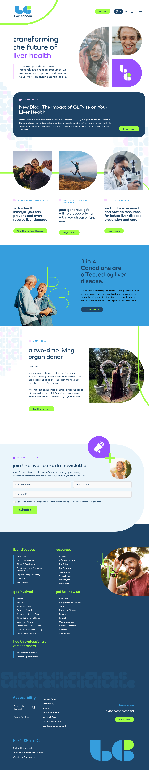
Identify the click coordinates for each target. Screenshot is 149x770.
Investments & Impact (27, 652)
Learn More (114, 230)
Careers (63, 629)
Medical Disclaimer (52, 721)
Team (61, 606)
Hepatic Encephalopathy (28, 574)
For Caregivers (66, 568)
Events (20, 598)
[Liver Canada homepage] (23, 11)
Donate (102, 11)
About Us (63, 598)
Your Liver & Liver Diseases (30, 230)
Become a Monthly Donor (29, 614)
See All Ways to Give (26, 633)
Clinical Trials (65, 575)
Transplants (64, 571)
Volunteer (21, 602)
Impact (62, 618)
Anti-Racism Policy (51, 712)
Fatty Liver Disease (25, 560)
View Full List (22, 582)
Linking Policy (49, 707)
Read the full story (41, 408)
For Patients (64, 564)
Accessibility (48, 703)
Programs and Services (70, 602)
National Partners (67, 625)
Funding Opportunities (27, 656)
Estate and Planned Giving (29, 629)
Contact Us (64, 633)
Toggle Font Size (21, 716)
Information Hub (67, 560)
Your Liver (21, 556)
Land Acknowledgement (54, 725)
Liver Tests (64, 583)
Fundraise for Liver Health (29, 625)
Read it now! (129, 128)
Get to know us (92, 309)
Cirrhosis (21, 578)
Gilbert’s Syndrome (26, 564)
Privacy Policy (49, 698)
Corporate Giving (25, 621)
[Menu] (139, 11)
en (120, 11)
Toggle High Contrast (19, 707)
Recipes (62, 556)
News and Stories (67, 610)
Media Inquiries (66, 621)
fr (126, 11)
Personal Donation (25, 610)
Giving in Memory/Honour (29, 618)
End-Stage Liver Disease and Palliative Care (30, 569)
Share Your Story (24, 606)
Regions (62, 614)
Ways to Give (69, 232)
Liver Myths (64, 579)
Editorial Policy (50, 716)
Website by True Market (24, 756)
